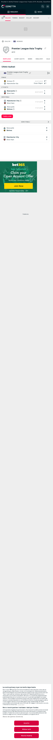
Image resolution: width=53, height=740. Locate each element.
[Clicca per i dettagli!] (25, 82)
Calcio (7, 41)
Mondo (20, 41)
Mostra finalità (26, 736)
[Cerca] (43, 6)
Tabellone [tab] (7, 116)
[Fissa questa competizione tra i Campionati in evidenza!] (45, 48)
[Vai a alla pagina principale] (12, 6)
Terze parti (21, 704)
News (30, 59)
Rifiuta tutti (26, 729)
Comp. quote (19, 59)
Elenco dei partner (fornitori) (13, 717)
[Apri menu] (48, 6)
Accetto (26, 723)
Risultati (39, 59)
